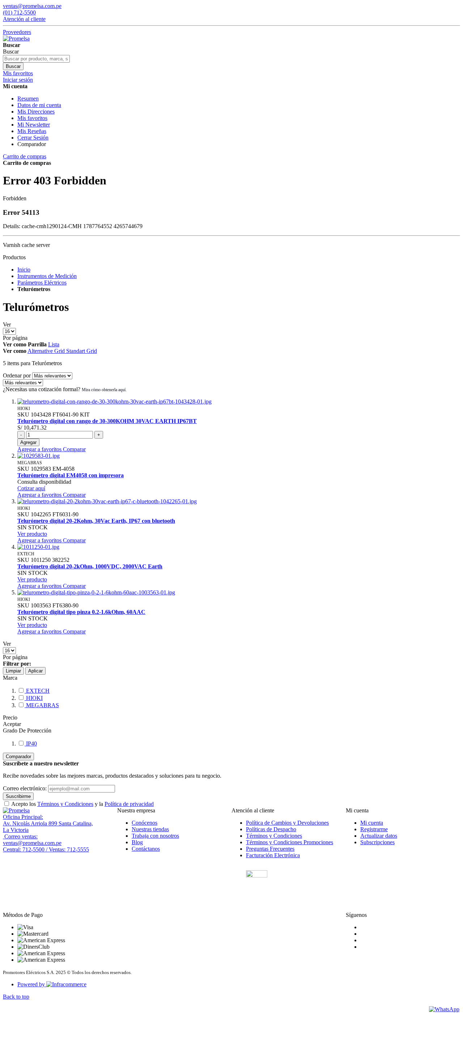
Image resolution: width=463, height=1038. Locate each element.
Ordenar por (17, 375)
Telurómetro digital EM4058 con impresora (70, 475)
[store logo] (16, 38)
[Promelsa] (16, 810)
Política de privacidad (129, 804)
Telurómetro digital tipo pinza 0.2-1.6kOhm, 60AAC (81, 612)
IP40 (31, 743)
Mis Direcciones (36, 111)
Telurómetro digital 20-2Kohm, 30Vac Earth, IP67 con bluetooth (96, 521)
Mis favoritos (32, 118)
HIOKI (34, 698)
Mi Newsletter (33, 124)
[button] (40, 449)
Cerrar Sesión (32, 137)
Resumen (28, 98)
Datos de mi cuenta (39, 105)
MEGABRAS (42, 705)
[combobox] (36, 59)
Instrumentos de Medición (47, 276)
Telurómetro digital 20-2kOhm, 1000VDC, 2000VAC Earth (89, 566)
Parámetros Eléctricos (42, 282)
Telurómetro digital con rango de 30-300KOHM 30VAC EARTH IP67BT (107, 421)
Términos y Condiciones (65, 804)
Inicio (23, 269)
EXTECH (37, 691)
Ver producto (32, 534)
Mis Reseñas (31, 131)
